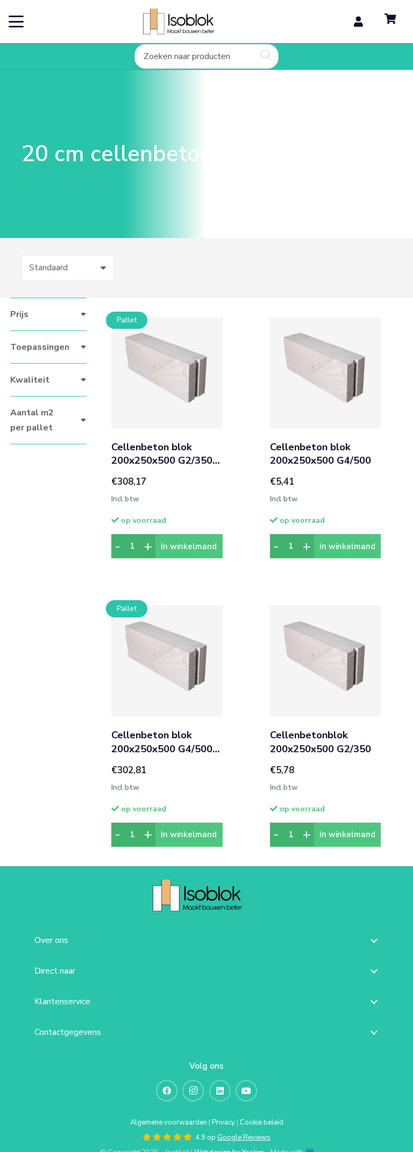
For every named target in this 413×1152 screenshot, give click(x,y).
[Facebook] (166, 1090)
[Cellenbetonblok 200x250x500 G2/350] (325, 661)
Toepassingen (39, 347)
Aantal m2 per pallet (32, 420)
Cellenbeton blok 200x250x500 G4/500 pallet (161, 743)
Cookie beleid (261, 1122)
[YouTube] (246, 1090)
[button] (16, 21)
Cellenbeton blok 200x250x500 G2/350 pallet (161, 455)
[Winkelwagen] (390, 21)
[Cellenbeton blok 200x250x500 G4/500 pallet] (166, 661)
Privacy (223, 1122)
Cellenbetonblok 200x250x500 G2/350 (320, 742)
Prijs (19, 314)
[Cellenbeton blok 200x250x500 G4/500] (325, 372)
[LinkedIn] (220, 1090)
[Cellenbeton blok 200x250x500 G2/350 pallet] (166, 372)
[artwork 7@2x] (186, 21)
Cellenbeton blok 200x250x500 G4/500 (320, 454)
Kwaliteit (29, 380)
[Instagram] (193, 1090)
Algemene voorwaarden (168, 1122)
